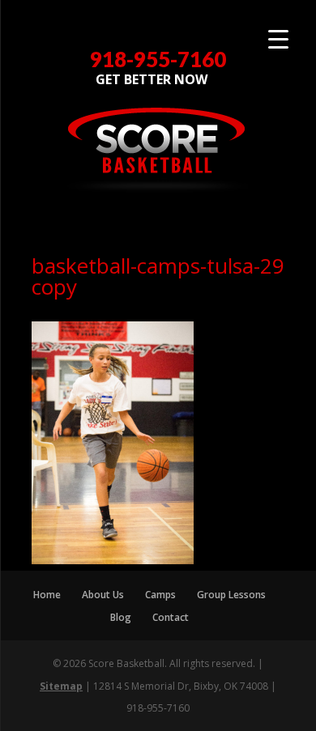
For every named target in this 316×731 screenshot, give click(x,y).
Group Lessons (231, 594)
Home (47, 594)
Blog (120, 617)
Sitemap (61, 686)
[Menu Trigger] (278, 38)
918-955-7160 (158, 59)
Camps (160, 594)
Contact (170, 617)
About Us (103, 594)
